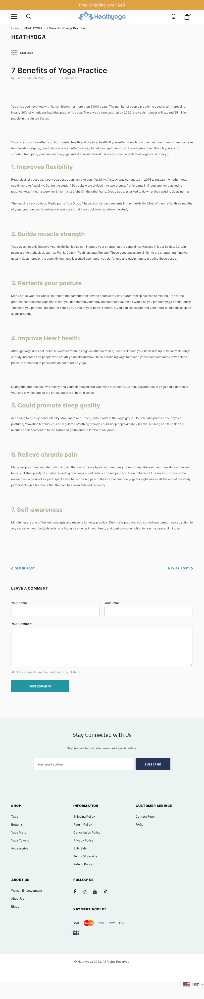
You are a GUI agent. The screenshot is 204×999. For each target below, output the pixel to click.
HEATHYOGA (33, 28)
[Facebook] (77, 891)
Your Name (19, 603)
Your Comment (21, 624)
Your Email (111, 603)
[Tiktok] (107, 891)
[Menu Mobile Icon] (14, 17)
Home (15, 28)
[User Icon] (173, 16)
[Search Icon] (28, 16)
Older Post (25, 568)
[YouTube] (97, 891)
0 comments (68, 78)
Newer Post (178, 568)
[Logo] (102, 16)
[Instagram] (87, 891)
